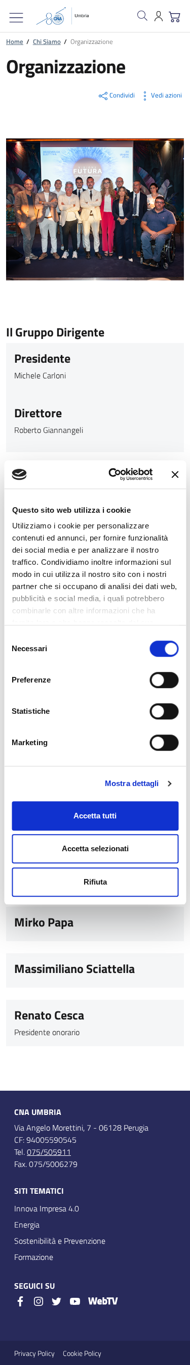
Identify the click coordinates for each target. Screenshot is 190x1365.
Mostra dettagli (132, 783)
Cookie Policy (82, 1353)
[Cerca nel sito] (142, 16)
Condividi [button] (122, 95)
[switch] (163, 680)
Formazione (33, 1257)
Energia (27, 1224)
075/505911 (49, 1152)
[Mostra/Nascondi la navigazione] (16, 18)
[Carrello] (175, 15)
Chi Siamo (47, 41)
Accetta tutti (95, 815)
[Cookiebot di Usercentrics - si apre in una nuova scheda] (113, 474)
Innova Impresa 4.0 (46, 1208)
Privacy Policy (34, 1353)
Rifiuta (95, 882)
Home (14, 41)
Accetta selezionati (95, 848)
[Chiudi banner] (174, 474)
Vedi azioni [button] (166, 95)
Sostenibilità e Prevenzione (59, 1241)
